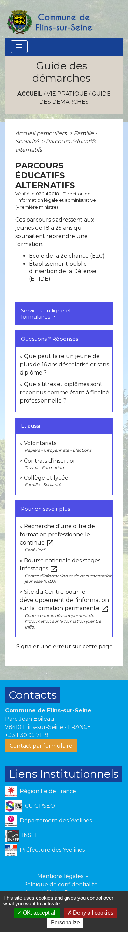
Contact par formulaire (41, 746)
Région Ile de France (48, 791)
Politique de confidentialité (60, 884)
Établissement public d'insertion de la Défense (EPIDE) (62, 271)
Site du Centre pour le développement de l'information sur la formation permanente (64, 600)
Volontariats (40, 443)
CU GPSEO (40, 806)
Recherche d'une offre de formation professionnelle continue (57, 534)
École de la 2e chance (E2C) (67, 256)
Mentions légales (60, 876)
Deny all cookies (92, 913)
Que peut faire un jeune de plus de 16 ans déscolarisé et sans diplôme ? (64, 364)
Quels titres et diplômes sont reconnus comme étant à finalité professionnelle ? (64, 392)
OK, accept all (39, 913)
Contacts (33, 695)
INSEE (30, 835)
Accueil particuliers (41, 133)
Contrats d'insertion (50, 460)
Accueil (29, 93)
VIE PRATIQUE (67, 93)
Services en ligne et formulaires (46, 313)
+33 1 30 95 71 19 (26, 735)
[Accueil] (49, 19)
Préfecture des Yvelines (52, 850)
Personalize (65, 923)
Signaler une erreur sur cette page (64, 646)
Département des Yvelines (56, 820)
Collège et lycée (46, 478)
